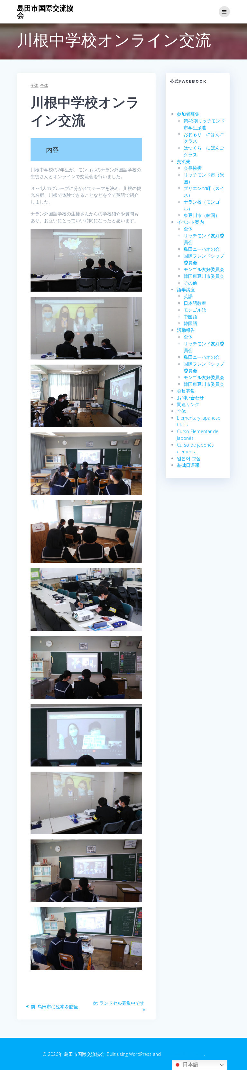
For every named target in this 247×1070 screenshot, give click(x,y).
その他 (190, 283)
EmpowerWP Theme (183, 1054)
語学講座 (186, 289)
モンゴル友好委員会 (204, 269)
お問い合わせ (190, 397)
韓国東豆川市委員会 (204, 276)
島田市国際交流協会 (45, 12)
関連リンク (188, 404)
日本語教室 (195, 303)
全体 (34, 85)
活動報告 (186, 330)
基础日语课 (188, 465)
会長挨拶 (193, 168)
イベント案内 (190, 222)
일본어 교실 (189, 458)
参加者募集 (188, 114)
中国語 (190, 316)
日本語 (189, 1064)
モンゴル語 (195, 310)
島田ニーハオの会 (202, 249)
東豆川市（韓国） (202, 215)
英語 (188, 296)
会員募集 (186, 391)
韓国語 (190, 323)
